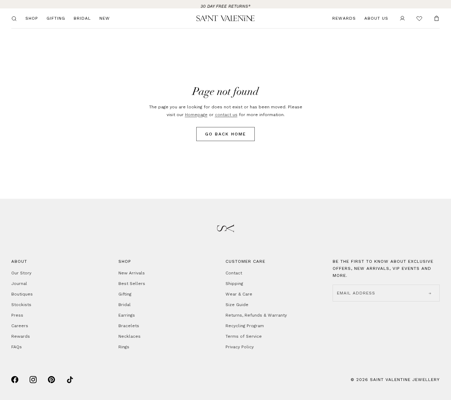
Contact (234, 273)
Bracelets (128, 325)
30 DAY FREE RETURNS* (225, 4)
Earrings (126, 315)
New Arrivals (131, 273)
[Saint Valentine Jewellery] (225, 18)
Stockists (21, 304)
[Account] (402, 18)
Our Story (21, 273)
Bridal (82, 18)
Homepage (196, 114)
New (104, 18)
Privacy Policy (240, 346)
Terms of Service (244, 336)
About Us (376, 18)
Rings (123, 346)
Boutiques (22, 294)
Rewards (344, 18)
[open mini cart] (436, 18)
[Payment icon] (14, 379)
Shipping (234, 283)
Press (17, 315)
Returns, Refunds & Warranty (256, 315)
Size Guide (237, 304)
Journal (19, 283)
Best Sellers (131, 283)
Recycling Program (245, 325)
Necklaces (129, 336)
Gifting (56, 18)
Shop (31, 18)
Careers (19, 325)
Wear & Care (239, 294)
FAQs (16, 346)
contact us (226, 114)
